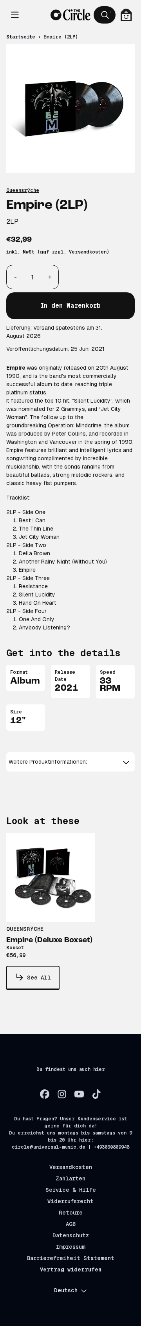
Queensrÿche (22, 190)
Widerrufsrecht (70, 1201)
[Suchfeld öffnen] (105, 15)
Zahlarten (70, 1178)
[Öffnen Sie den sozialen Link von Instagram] (61, 1094)
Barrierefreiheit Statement (70, 1258)
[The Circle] (70, 14)
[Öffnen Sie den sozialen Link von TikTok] (96, 1094)
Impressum (70, 1247)
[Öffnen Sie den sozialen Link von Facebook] (44, 1094)
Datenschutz (70, 1235)
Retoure (71, 1212)
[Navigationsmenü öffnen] (15, 15)
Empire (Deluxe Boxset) (49, 940)
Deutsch (66, 1290)
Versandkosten (88, 252)
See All (39, 977)
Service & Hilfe (70, 1190)
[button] (70, 762)
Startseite (20, 37)
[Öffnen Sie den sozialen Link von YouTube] (79, 1094)
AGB (71, 1224)
